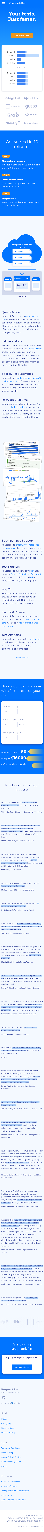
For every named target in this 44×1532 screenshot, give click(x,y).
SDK (23, 577)
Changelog (6, 1423)
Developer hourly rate (12, 733)
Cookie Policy (7, 1457)
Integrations (6, 1495)
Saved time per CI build (13, 720)
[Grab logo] (13, 114)
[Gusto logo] (31, 106)
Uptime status (7, 1433)
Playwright (35, 574)
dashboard (35, 639)
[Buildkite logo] (31, 98)
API (32, 577)
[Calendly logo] (13, 106)
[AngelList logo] (13, 98)
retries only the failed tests (15, 407)
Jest (21, 574)
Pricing (4, 1419)
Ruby (31, 571)
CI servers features (9, 1486)
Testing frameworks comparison (15, 1491)
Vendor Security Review (11, 1462)
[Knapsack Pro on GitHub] (3, 1398)
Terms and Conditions (10, 1448)
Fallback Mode (35, 349)
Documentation (8, 1428)
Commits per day (10, 706)
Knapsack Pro (17, 3)
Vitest (27, 574)
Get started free (22, 35)
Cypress (14, 574)
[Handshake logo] (31, 123)
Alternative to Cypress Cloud (13, 1500)
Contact (4, 1466)
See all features (22, 657)
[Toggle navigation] (3, 3)
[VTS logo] (31, 114)
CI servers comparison (10, 1482)
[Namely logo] (13, 123)
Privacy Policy (7, 1453)
